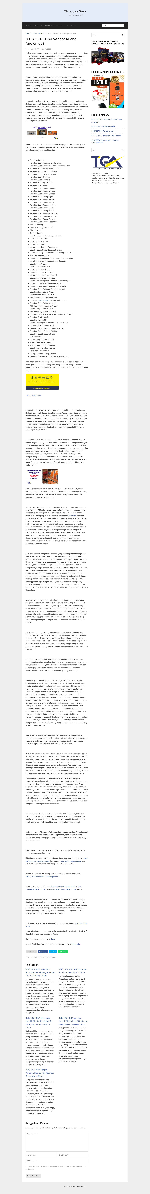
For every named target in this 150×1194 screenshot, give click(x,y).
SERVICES (49, 25)
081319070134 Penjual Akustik (102, 131)
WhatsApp (63, 952)
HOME (28, 25)
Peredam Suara (39, 33)
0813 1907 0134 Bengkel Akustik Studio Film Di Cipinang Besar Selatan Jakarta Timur (73, 1021)
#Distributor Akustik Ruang (44, 957)
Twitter (53, 952)
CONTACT (60, 25)
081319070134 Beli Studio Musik (103, 126)
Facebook (43, 952)
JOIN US (70, 25)
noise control (44, 300)
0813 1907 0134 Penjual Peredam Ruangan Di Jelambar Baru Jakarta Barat (40, 1073)
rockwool (72, 516)
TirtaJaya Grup (75, 11)
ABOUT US (38, 25)
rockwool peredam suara (70, 861)
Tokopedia (76, 944)
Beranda (28, 33)
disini (53, 939)
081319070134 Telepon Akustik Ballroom (106, 135)
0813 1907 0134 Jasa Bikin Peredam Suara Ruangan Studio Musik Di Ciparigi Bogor (40, 972)
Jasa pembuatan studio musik (63, 886)
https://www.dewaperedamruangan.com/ (43, 876)
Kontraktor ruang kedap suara (63, 889)
